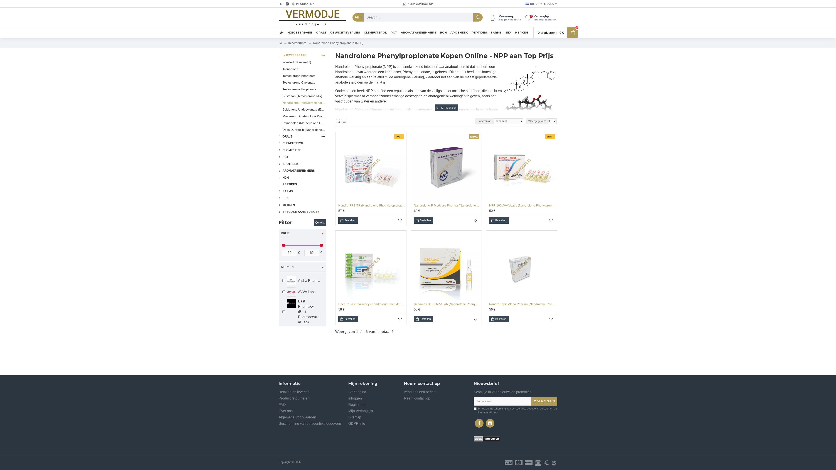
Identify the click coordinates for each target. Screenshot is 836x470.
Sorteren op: (484, 121)
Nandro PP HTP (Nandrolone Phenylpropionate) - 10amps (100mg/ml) (371, 205)
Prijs (285, 233)
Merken (287, 267)
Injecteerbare (297, 43)
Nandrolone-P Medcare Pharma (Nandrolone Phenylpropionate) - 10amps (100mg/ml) (447, 205)
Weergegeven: (537, 121)
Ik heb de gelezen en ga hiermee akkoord (517, 410)
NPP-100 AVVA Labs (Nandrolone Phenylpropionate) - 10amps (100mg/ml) (522, 205)
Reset (321, 222)
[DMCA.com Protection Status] (487, 438)
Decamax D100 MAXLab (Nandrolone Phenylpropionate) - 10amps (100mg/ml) (447, 304)
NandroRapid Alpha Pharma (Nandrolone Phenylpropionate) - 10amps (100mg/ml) (522, 304)
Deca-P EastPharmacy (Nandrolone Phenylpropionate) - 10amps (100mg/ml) (371, 304)
